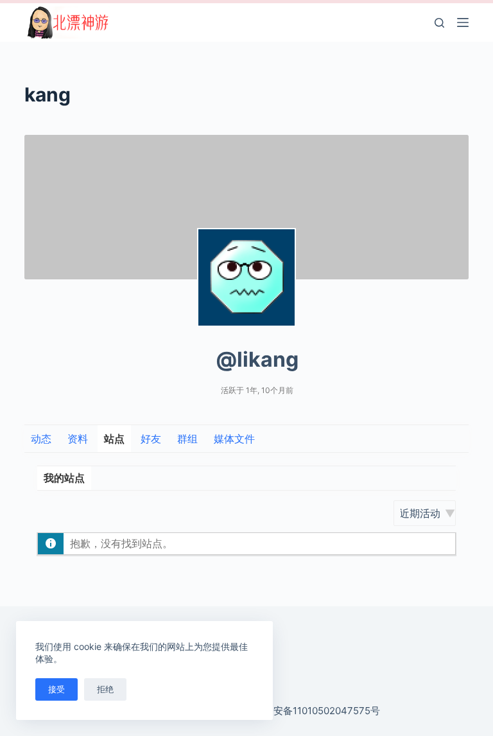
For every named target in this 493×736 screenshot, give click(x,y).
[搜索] (439, 23)
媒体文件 (234, 438)
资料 (77, 438)
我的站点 (64, 477)
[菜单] (463, 22)
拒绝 (105, 689)
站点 (114, 438)
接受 (56, 689)
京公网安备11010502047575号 (312, 711)
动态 (41, 438)
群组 (187, 438)
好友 (151, 438)
